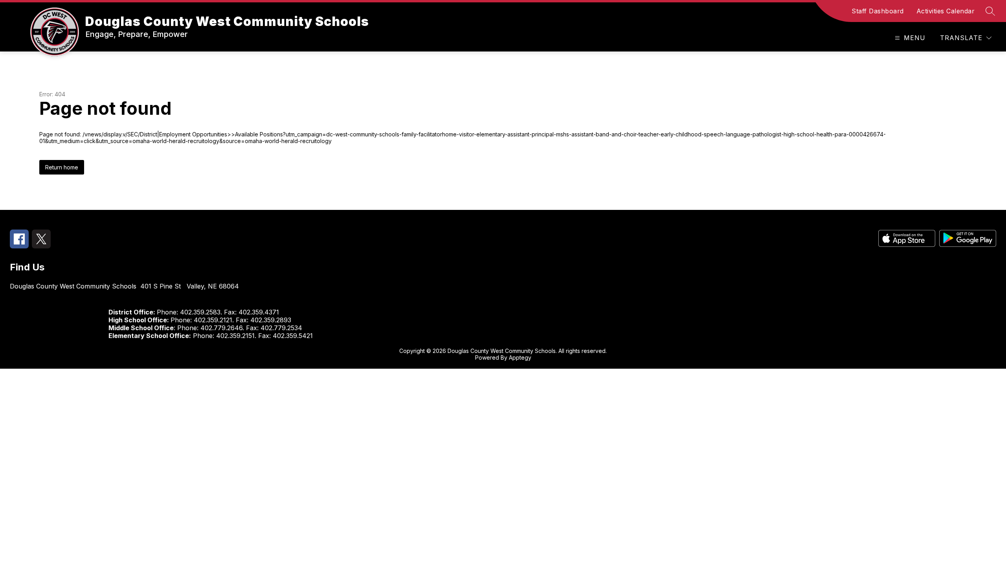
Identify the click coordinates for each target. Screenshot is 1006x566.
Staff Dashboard (878, 11)
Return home (61, 167)
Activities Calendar (945, 11)
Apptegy (520, 357)
